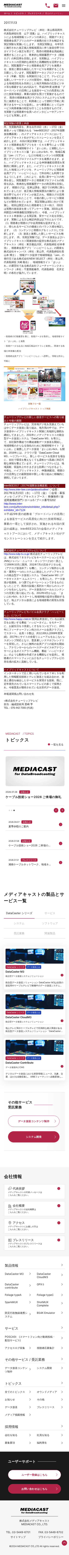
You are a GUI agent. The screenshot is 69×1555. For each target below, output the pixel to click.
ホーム (7, 13)
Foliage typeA (13, 1295)
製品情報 (11, 1265)
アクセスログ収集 (15, 1348)
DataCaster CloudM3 (44, 1275)
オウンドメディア (47, 1391)
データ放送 (11, 1407)
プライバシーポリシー (50, 1537)
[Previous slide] (56, 810)
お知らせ (27, 822)
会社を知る (11, 1435)
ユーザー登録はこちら (34, 1474)
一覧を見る (57, 744)
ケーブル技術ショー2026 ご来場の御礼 (30, 845)
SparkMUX (11, 1302)
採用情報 (11, 1427)
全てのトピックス (15, 1391)
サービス (11, 1328)
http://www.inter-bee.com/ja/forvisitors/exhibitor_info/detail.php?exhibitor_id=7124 (32, 507)
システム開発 (34, 1136)
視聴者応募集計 (45, 1348)
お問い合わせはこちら (34, 1488)
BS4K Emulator (46, 1312)
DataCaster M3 (14, 1273)
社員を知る (43, 1435)
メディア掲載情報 (15, 1414)
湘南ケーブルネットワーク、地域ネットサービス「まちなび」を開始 (30, 864)
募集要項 (10, 1442)
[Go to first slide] (62, 810)
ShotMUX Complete (43, 1304)
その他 (40, 1399)
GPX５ (41, 1284)
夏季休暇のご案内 (19, 826)
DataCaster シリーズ (15, 967)
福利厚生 (42, 1442)
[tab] (9, 810)
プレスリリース (34, 13)
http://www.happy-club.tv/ (17, 618)
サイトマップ (18, 1537)
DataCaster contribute (12, 1286)
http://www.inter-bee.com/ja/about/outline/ (26, 489)
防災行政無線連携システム (16, 1314)
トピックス (19, 13)
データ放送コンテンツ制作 (33, 1121)
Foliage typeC (45, 1295)
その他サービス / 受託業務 (25, 1360)
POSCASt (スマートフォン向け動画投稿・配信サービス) (30, 1338)
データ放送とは (33, 967)
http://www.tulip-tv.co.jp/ (16, 553)
